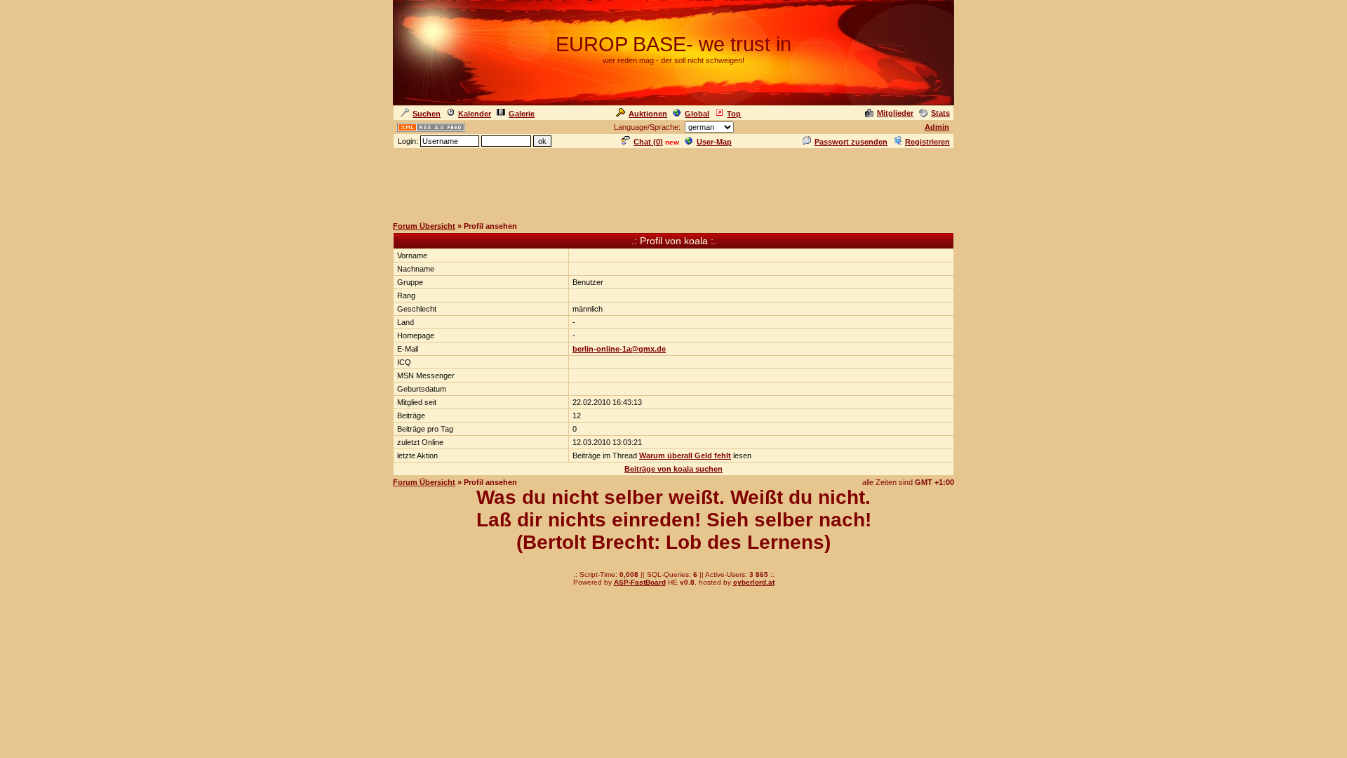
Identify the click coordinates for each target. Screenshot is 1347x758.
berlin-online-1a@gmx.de (619, 349)
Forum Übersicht (424, 226)
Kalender (474, 113)
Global (697, 113)
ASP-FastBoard (640, 582)
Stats (940, 113)
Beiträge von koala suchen (673, 469)
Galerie (522, 113)
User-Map (714, 142)
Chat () (648, 142)
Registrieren (927, 142)
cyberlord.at (754, 582)
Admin (937, 127)
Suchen (427, 113)
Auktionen (648, 113)
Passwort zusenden (851, 142)
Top (734, 113)
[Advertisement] (673, 181)
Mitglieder (895, 113)
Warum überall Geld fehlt (685, 455)
